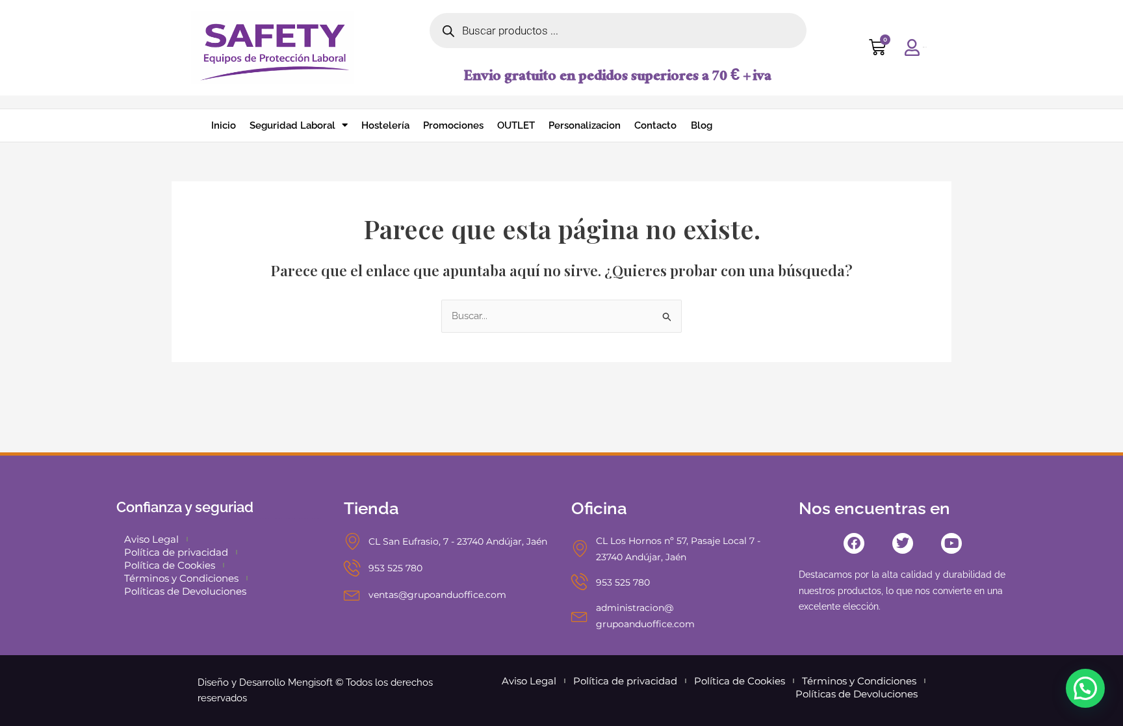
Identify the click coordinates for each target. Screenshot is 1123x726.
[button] (1085, 688)
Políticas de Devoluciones (185, 591)
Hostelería (385, 125)
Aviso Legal (151, 539)
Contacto (655, 125)
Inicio (223, 125)
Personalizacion (585, 125)
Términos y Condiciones (181, 578)
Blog (701, 125)
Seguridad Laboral (292, 125)
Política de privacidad (176, 552)
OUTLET (516, 125)
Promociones (453, 125)
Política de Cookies (169, 565)
